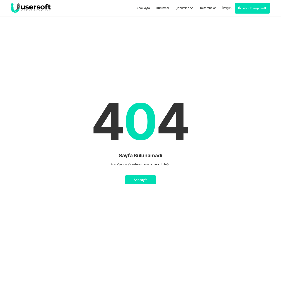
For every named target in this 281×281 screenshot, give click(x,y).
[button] (184, 8)
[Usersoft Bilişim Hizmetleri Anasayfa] (31, 8)
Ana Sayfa (143, 8)
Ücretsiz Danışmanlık (252, 8)
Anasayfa (140, 180)
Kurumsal (162, 8)
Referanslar (208, 8)
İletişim (226, 8)
